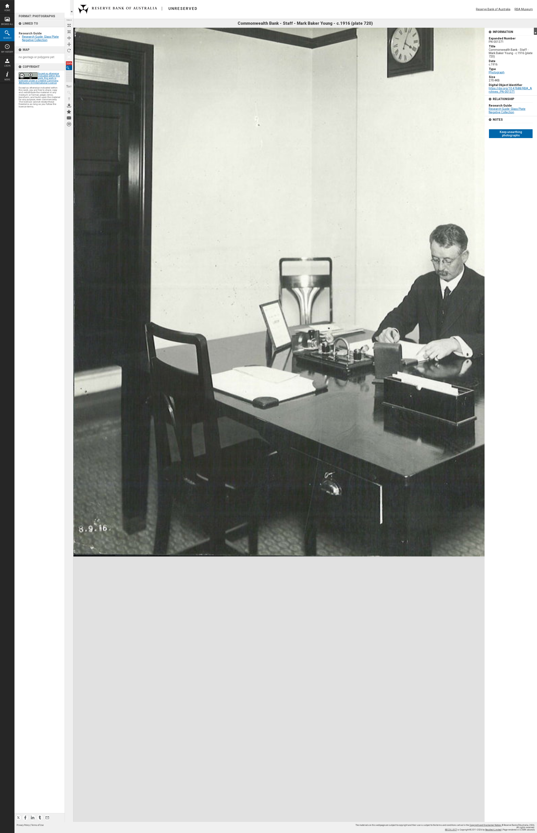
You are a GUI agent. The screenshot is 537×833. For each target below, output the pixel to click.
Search (7, 38)
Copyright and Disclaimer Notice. (485, 825)
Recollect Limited (493, 830)
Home (7, 10)
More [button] (7, 79)
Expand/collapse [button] (535, 31)
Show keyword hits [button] (69, 93)
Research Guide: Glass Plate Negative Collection (40, 38)
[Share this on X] (18, 815)
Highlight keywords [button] (69, 99)
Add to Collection (69, 111)
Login (7, 66)
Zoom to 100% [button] (69, 57)
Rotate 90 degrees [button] (69, 50)
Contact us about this (69, 118)
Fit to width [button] (69, 38)
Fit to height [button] (69, 44)
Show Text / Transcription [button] (69, 86)
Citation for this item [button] (69, 124)
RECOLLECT (451, 830)
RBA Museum (524, 9)
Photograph (496, 72)
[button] (69, 67)
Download (69, 105)
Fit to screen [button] (69, 32)
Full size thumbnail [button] (69, 25)
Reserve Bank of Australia (493, 9)
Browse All (7, 24)
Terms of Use (37, 825)
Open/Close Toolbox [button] (71, 7)
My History (7, 52)
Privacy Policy (23, 825)
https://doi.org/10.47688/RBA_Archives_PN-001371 (510, 90)
